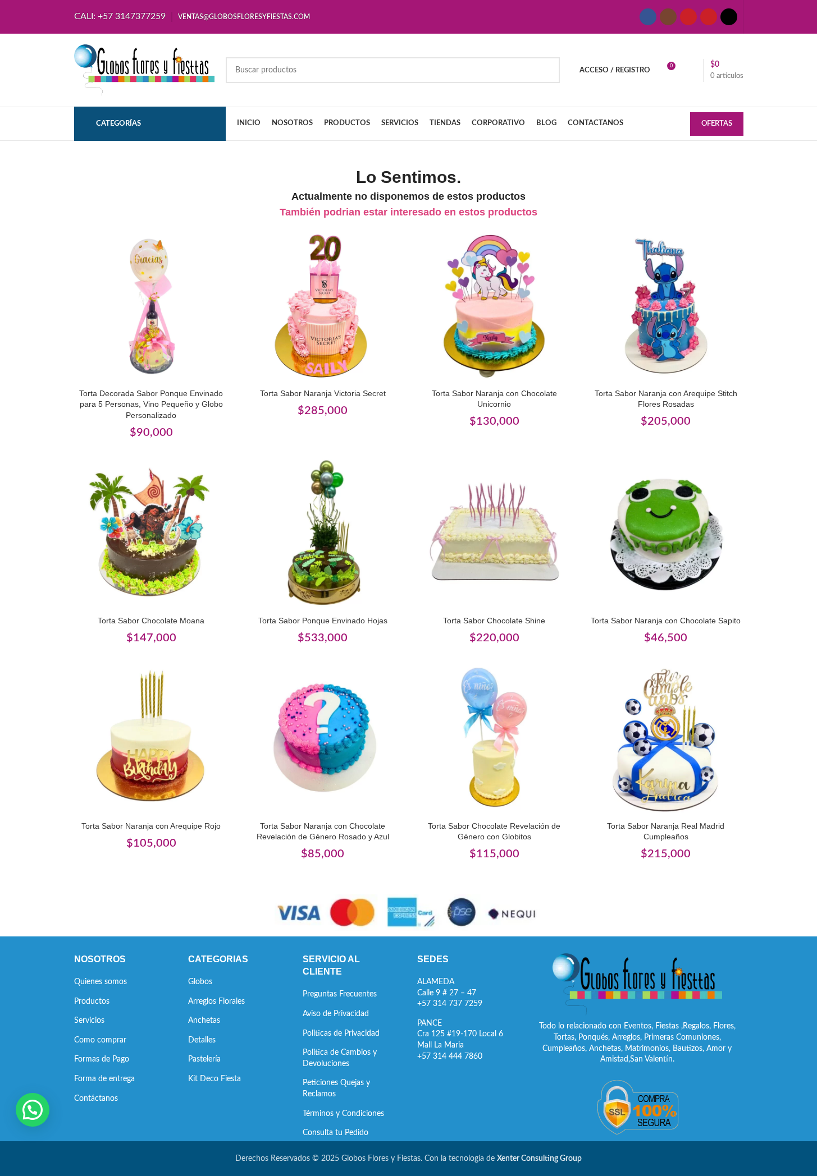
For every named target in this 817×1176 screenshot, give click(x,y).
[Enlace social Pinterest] (708, 16)
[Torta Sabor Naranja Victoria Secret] (322, 305)
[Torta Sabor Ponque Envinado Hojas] (322, 533)
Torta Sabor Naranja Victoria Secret (323, 393)
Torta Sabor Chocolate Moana (151, 620)
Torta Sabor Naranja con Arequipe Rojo (151, 825)
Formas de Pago (101, 1059)
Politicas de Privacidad (341, 1033)
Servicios (89, 1021)
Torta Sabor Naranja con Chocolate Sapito (666, 620)
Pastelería (204, 1059)
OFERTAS (716, 123)
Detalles (202, 1040)
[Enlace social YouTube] (688, 16)
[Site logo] (144, 70)
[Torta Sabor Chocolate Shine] (494, 533)
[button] (32, 1110)
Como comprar (100, 1040)
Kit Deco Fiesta (214, 1079)
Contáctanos (96, 1098)
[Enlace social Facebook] (648, 16)
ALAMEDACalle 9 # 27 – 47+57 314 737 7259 (449, 993)
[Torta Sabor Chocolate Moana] (151, 533)
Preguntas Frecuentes (340, 994)
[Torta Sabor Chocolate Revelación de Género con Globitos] (494, 738)
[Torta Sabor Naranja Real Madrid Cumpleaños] (665, 738)
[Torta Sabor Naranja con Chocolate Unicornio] (494, 305)
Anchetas (204, 1021)
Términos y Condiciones (343, 1114)
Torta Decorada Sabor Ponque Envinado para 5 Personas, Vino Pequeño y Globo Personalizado (151, 404)
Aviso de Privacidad (336, 1014)
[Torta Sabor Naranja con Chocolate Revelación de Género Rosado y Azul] (322, 738)
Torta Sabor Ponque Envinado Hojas (322, 620)
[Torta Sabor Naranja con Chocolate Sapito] (665, 533)
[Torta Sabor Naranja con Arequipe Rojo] (151, 738)
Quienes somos (100, 982)
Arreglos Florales (216, 1001)
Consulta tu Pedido (335, 1133)
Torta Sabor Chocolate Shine (494, 620)
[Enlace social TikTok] (728, 16)
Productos (91, 1001)
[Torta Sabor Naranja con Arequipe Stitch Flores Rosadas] (665, 305)
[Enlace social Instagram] (668, 16)
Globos (200, 982)
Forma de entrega (104, 1079)
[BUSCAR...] (547, 70)
